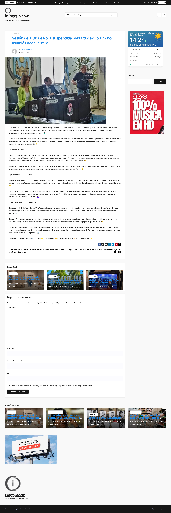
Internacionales (93, 15)
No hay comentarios (25, 424)
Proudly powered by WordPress (14, 509)
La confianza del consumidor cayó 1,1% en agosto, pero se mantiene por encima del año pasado (145, 419)
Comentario (12, 307)
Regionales (82, 15)
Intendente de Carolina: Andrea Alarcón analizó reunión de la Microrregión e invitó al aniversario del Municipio (64, 284)
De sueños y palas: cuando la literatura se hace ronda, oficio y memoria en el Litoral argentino (25, 281)
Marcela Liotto (67, 286)
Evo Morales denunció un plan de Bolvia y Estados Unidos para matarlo (65, 418)
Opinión (112, 15)
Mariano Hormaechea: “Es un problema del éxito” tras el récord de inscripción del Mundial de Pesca (103, 284)
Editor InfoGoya (27, 49)
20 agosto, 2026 (56, 421)
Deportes (104, 15)
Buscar (131, 76)
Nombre (10, 348)
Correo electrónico (14, 361)
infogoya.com (17, 16)
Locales (73, 15)
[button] (159, 15)
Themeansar (40, 509)
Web (8, 373)
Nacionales (136, 412)
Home (122, 509)
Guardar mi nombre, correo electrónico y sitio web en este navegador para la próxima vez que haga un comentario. (51, 386)
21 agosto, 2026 (15, 421)
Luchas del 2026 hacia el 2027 (105, 417)
